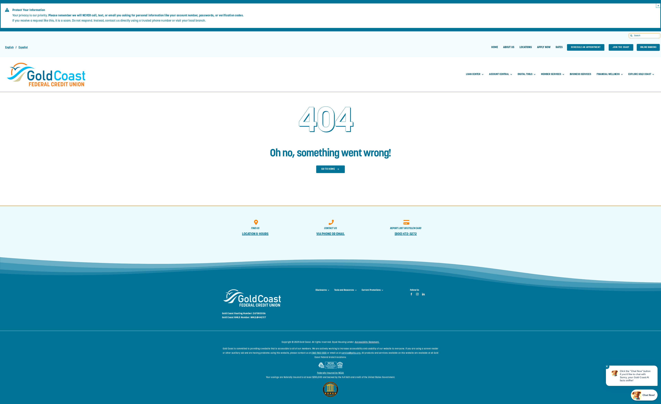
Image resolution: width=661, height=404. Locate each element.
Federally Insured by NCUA (330, 373)
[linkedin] (423, 294)
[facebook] (411, 294)
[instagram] (417, 294)
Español (23, 47)
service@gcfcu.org (351, 353)
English (9, 47)
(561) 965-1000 (319, 353)
